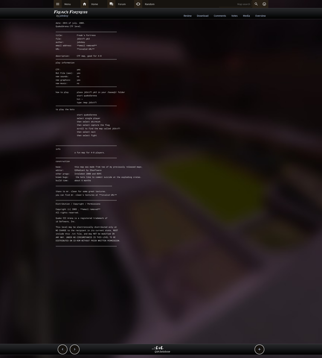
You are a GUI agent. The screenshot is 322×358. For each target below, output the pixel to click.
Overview (260, 15)
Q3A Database (162, 351)
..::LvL (158, 348)
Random (149, 4)
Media (246, 15)
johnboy (64, 15)
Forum (122, 4)
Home (94, 4)
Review (188, 15)
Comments (220, 15)
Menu (67, 4)
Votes (234, 15)
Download (202, 15)
